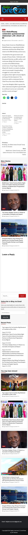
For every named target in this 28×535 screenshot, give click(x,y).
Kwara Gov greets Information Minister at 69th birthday (7, 117)
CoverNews (23, 530)
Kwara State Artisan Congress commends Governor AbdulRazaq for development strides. (7, 129)
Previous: (13, 144)
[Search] (25, 19)
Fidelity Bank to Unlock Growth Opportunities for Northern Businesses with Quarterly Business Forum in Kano (13, 353)
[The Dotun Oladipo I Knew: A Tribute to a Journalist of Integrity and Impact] (14, 202)
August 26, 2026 (14, 245)
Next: (14, 151)
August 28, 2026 (14, 190)
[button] (2, 19)
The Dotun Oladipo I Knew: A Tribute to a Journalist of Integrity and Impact (13, 345)
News (4, 29)
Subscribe (5, 317)
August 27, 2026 (14, 482)
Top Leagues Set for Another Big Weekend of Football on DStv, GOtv (14, 328)
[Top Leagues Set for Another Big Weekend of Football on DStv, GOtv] (14, 382)
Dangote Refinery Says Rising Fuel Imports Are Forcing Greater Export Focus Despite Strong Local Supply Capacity (13, 362)
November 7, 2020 (17, 40)
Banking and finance (7, 473)
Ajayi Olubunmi (6, 190)
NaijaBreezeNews (7, 40)
